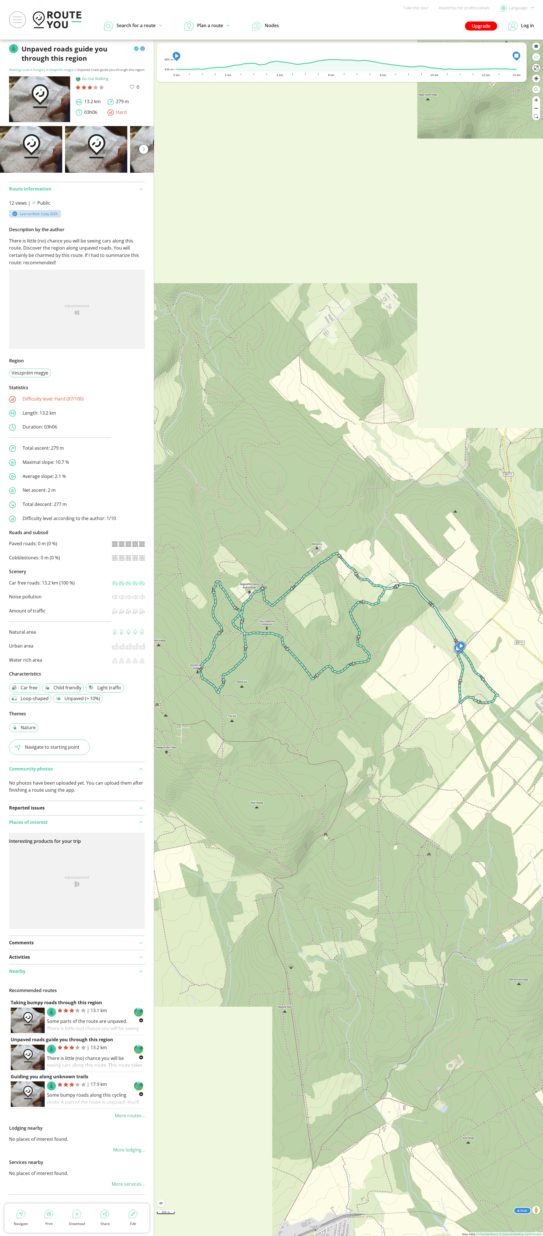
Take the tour (415, 7)
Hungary (39, 70)
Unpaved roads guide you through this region (62, 1039)
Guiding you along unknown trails (49, 1076)
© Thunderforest (487, 1234)
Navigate (21, 1223)
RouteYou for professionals (464, 7)
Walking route (19, 70)
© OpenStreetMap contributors (520, 1234)
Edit (133, 1223)
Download (77, 1223)
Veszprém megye (61, 70)
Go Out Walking (95, 78)
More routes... (130, 1115)
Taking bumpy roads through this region (56, 1002)
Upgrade (481, 26)
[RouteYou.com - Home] (57, 19)
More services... (128, 1184)
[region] (348, 638)
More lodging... (129, 1150)
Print (49, 1223)
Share (105, 1223)
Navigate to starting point (52, 747)
